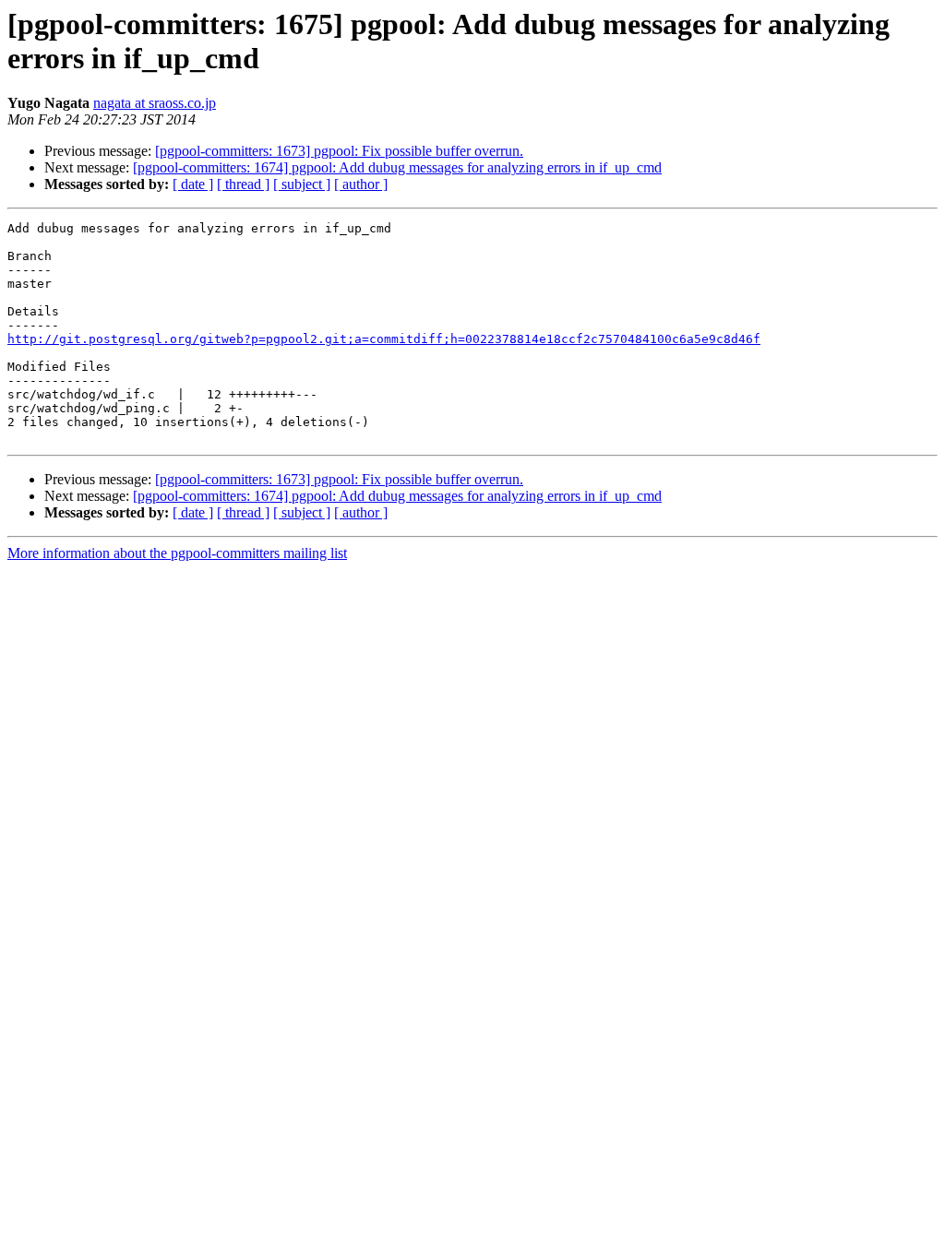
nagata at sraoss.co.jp (154, 103)
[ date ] (193, 184)
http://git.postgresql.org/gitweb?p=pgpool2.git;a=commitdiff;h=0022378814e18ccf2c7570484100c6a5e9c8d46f (383, 339)
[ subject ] (301, 184)
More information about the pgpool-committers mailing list (177, 553)
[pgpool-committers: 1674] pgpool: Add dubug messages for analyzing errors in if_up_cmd (397, 167)
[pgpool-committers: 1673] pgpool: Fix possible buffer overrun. (339, 151)
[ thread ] (243, 184)
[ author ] (361, 184)
